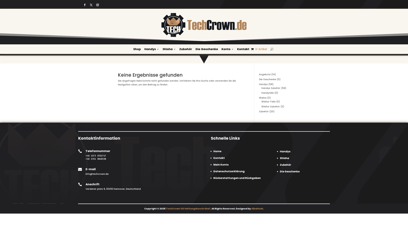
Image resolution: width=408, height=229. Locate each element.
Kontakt (243, 49)
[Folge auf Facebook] (84, 4)
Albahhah (257, 208)
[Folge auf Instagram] (97, 4)
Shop (137, 49)
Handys (150, 49)
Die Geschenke (207, 49)
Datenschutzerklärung (229, 171)
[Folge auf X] (91, 4)
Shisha (168, 49)
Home (217, 151)
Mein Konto (221, 165)
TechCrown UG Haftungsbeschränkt (188, 208)
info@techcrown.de (97, 174)
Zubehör (185, 49)
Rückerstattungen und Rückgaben (237, 178)
